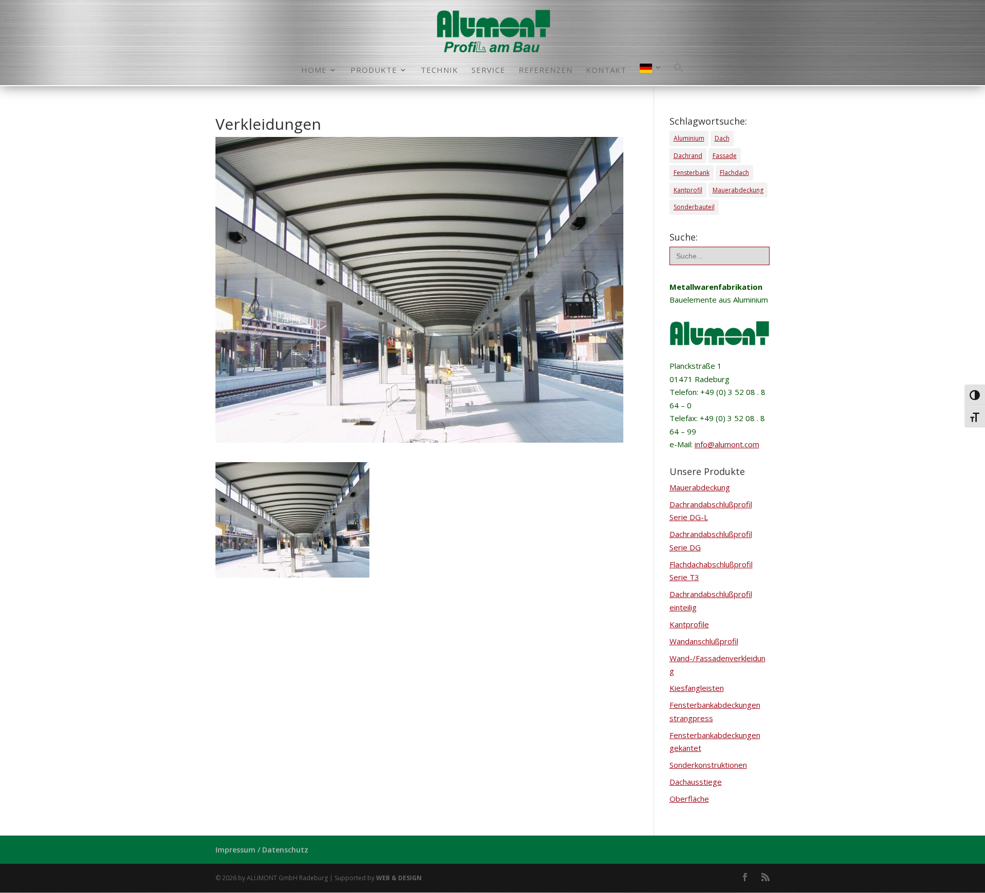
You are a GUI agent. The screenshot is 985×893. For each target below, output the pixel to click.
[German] (651, 74)
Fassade (725, 155)
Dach (722, 138)
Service (488, 70)
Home (314, 70)
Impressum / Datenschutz (261, 850)
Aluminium (689, 138)
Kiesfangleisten (696, 688)
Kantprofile (689, 624)
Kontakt (606, 70)
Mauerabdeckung (738, 190)
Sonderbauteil (694, 207)
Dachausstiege (695, 782)
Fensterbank (692, 172)
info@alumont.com (727, 444)
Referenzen (546, 70)
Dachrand (688, 155)
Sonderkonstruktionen (708, 765)
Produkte (373, 70)
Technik (439, 70)
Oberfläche (689, 798)
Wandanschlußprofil (703, 641)
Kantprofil (688, 190)
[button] (679, 74)
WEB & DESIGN (399, 878)
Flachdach (734, 172)
